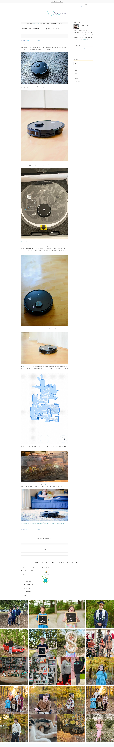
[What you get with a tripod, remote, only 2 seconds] (14, 700)
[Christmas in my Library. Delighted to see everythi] (43, 671)
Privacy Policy (77, 81)
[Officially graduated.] (14, 614)
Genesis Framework (61, 745)
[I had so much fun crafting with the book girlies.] (14, 671)
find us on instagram (57, 1)
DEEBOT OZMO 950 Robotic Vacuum (49, 44)
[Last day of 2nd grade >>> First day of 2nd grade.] (71, 614)
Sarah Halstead (57, 13)
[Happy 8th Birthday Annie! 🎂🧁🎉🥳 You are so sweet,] (71, 643)
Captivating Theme (52, 745)
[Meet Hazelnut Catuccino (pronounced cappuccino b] (43, 728)
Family (37, 23)
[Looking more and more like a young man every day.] (43, 700)
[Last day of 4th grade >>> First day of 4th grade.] (43, 614)
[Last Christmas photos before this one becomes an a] (14, 728)
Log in (72, 745)
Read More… (85, 39)
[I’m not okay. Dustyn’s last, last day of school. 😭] (43, 643)
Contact (76, 78)
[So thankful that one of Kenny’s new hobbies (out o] (71, 728)
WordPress (68, 745)
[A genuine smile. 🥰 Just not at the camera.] (71, 700)
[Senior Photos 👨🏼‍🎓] (14, 643)
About (75, 73)
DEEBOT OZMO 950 (40, 45)
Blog (75, 75)
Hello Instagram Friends (79, 83)
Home (33, 23)
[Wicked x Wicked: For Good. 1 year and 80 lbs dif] (71, 671)
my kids (44, 484)
